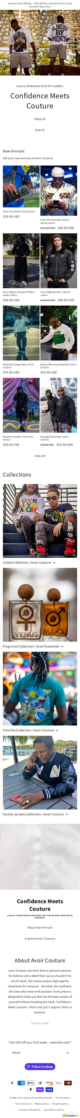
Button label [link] (40, 1023)
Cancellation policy (54, 1109)
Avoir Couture (25, 1097)
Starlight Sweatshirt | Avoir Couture (54, 438)
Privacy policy (63, 1097)
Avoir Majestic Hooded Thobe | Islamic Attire (19, 293)
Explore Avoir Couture (40, 938)
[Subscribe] (67, 1052)
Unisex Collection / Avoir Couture (27, 562)
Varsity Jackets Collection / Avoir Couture (33, 814)
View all (40, 456)
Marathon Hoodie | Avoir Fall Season (18, 438)
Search (40, 130)
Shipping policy (60, 1103)
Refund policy (42, 1103)
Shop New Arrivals (40, 927)
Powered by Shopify (42, 1097)
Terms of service (23, 1103)
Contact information (30, 1109)
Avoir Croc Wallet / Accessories (19, 211)
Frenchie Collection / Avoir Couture (28, 730)
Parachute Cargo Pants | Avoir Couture (18, 366)
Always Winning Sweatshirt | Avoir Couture (58, 366)
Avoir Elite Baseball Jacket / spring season (55, 221)
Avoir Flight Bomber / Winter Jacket (55, 293)
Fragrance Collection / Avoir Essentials (31, 646)
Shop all (40, 119)
